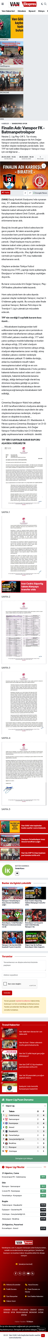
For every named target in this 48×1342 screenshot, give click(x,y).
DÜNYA (41, 1310)
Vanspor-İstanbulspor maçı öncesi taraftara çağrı (11, 903)
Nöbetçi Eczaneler (13, 1285)
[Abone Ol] (40, 193)
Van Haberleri (8, 11)
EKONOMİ (33, 1312)
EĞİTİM (24, 1315)
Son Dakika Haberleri (35, 1296)
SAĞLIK (40, 1312)
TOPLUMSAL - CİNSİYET (28, 1310)
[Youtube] (28, 1273)
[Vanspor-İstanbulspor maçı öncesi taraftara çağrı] (12, 893)
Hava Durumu (33, 1285)
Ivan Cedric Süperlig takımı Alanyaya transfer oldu (35, 903)
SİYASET (15, 1310)
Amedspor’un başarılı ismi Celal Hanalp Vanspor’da (34, 925)
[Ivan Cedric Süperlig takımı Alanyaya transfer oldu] (35, 893)
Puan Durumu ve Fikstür (32, 1290)
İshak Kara (19, 868)
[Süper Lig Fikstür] (45, 1167)
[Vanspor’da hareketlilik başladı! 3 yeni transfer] (12, 937)
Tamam (41, 1330)
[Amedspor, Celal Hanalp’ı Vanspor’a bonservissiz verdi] (12, 915)
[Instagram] (24, 1273)
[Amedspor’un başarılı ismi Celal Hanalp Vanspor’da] (35, 915)
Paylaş (7, 192)
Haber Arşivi (11, 1301)
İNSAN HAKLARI (22, 1312)
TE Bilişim (29, 1322)
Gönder (7, 993)
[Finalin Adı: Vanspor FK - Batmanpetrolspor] (24, 175)
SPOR (13, 1312)
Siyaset (32, 11)
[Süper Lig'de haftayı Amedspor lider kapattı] (35, 937)
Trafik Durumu (11, 1289)
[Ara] (45, 4)
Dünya (41, 11)
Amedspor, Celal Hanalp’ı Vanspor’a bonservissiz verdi (12, 925)
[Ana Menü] (3, 4)
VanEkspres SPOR (19, 123)
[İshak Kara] (7, 870)
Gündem (22, 11)
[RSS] (32, 1273)
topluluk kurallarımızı (23, 1001)
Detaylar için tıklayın (24, 1159)
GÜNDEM (6, 1310)
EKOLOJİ (6, 1312)
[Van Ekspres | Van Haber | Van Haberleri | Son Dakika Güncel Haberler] (22, 4)
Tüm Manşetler (12, 1296)
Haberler (5, 123)
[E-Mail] (17, 874)
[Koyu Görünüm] (42, 4)
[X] (20, 1273)
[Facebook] (16, 1273)
